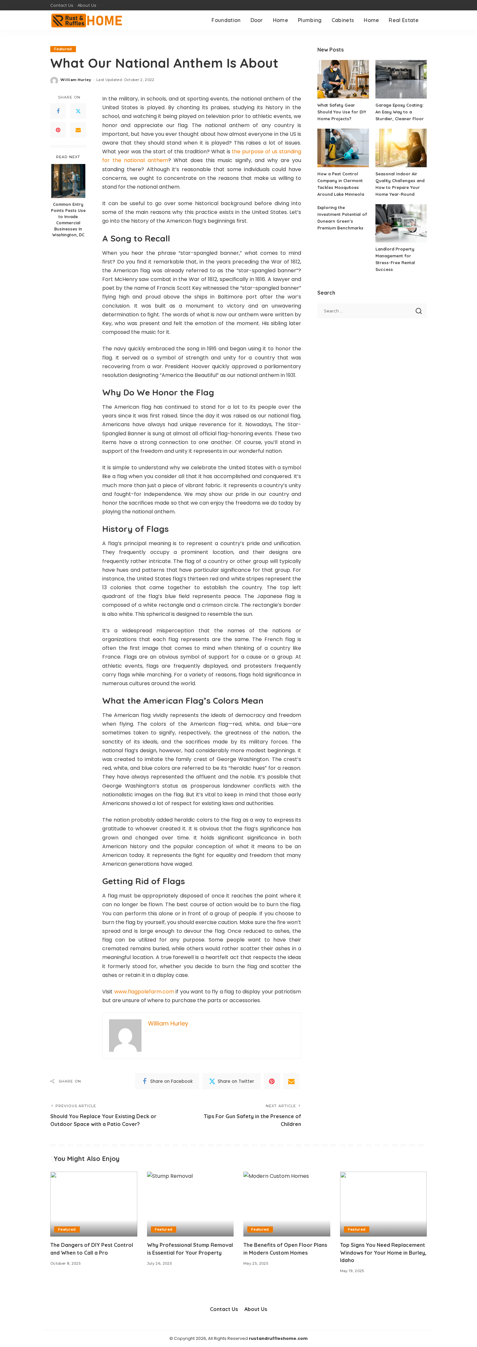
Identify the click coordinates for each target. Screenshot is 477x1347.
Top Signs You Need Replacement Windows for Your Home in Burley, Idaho (383, 1252)
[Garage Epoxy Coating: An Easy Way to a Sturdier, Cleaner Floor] (401, 79)
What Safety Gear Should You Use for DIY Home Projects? (341, 111)
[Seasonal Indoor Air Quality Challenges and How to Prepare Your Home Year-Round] (401, 148)
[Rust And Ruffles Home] (87, 20)
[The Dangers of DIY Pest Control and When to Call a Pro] (93, 1204)
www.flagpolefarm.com (144, 991)
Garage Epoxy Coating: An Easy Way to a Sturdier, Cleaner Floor (399, 111)
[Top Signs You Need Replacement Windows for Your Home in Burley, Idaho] (383, 1204)
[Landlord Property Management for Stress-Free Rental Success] (401, 223)
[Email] (78, 130)
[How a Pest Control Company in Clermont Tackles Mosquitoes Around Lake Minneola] (343, 148)
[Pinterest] (58, 130)
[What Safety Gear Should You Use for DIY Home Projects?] (343, 79)
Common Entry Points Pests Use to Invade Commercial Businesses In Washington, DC (68, 219)
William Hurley (76, 79)
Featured (63, 49)
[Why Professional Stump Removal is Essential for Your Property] (190, 1204)
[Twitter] (78, 111)
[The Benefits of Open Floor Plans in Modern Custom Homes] (286, 1204)
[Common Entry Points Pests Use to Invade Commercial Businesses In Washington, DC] (68, 181)
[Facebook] (58, 111)
